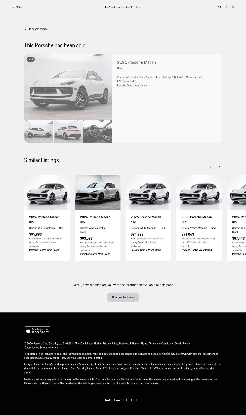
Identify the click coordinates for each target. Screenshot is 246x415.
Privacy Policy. (110, 343)
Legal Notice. (94, 343)
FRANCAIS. (80, 343)
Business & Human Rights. (133, 343)
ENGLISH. (68, 343)
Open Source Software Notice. (41, 347)
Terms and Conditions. (161, 343)
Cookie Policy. (182, 343)
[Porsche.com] (123, 7)
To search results (38, 29)
